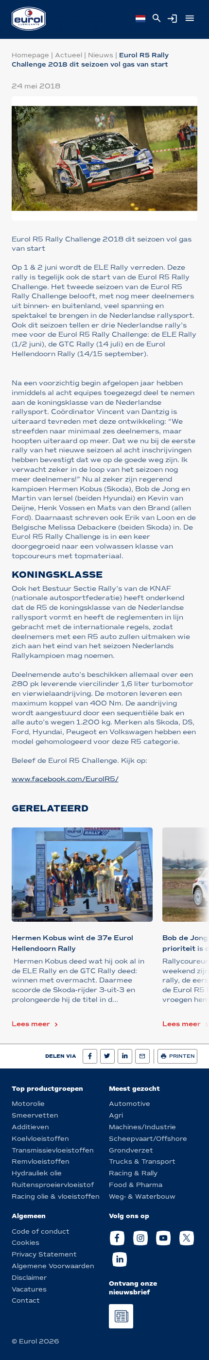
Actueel (68, 55)
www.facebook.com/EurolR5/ (65, 779)
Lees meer (31, 1024)
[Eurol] (29, 19)
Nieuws (100, 55)
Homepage (30, 55)
